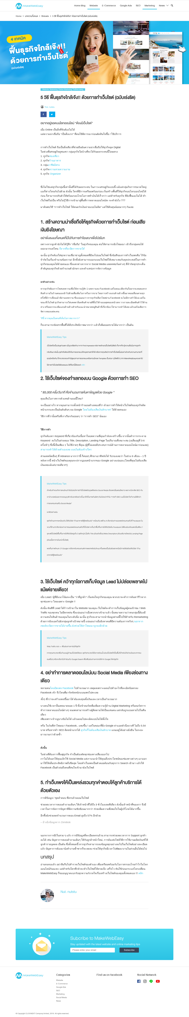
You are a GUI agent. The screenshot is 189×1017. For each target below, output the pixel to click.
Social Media (61, 997)
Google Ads (126, 6)
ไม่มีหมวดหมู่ (78, 89)
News (162, 6)
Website (94, 6)
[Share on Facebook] (44, 114)
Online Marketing (65, 89)
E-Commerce (109, 6)
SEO (138, 6)
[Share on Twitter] (52, 114)
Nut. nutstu (50, 107)
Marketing (150, 6)
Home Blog (79, 6)
